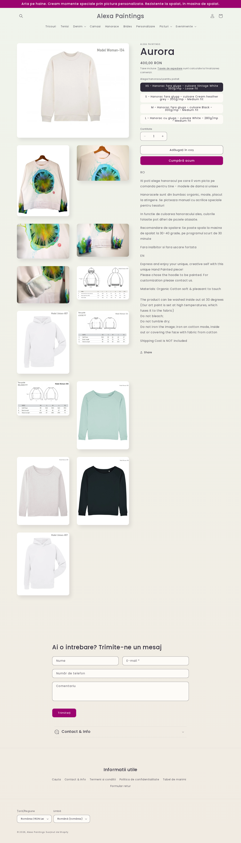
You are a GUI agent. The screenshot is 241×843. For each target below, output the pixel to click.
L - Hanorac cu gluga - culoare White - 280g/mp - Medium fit (181, 119)
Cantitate (146, 129)
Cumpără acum (182, 160)
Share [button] (148, 352)
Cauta (56, 779)
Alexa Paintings (36, 832)
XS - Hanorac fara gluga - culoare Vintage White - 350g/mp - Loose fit (181, 87)
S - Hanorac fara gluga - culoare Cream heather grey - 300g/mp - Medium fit (181, 98)
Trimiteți (64, 713)
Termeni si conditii (103, 779)
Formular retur (120, 786)
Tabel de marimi (174, 779)
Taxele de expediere (170, 68)
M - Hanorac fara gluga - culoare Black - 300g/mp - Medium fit (181, 108)
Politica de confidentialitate (139, 779)
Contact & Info (75, 779)
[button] (21, 16)
